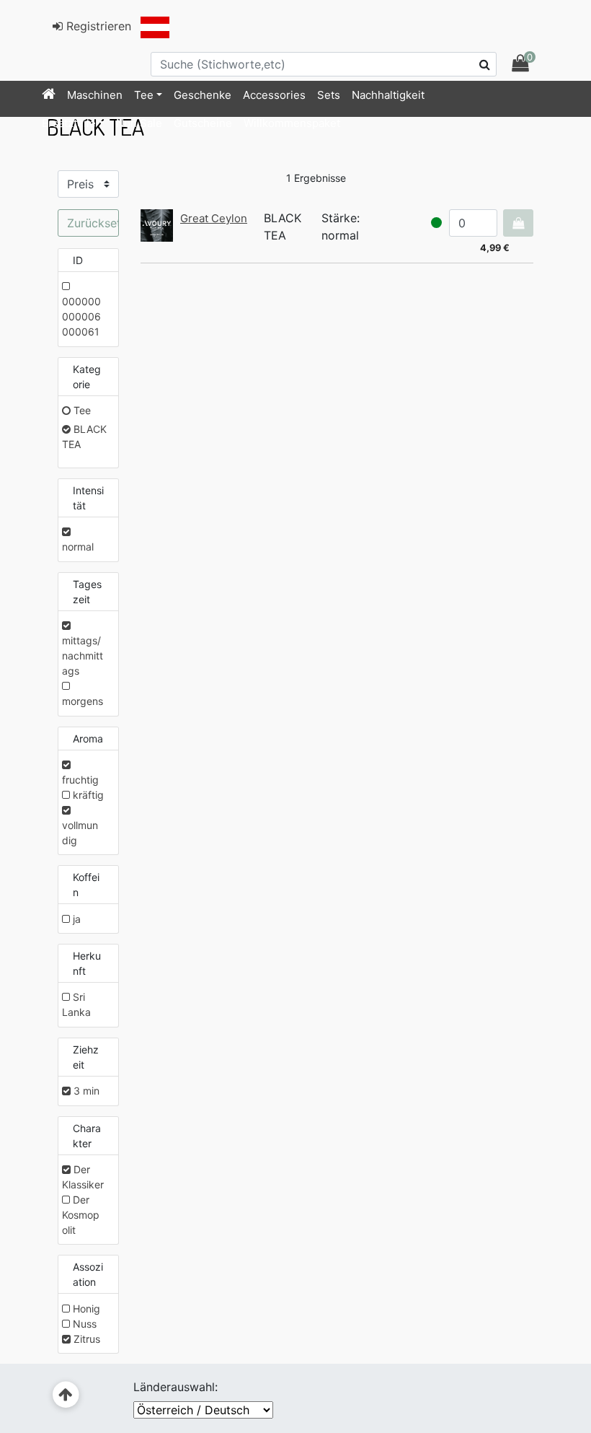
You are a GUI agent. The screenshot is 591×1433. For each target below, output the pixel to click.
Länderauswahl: (175, 1387)
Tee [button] (144, 95)
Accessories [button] (274, 95)
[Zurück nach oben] (65, 1395)
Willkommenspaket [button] (292, 123)
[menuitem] (48, 95)
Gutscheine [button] (203, 123)
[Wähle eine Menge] (518, 223)
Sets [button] (328, 95)
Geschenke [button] (202, 95)
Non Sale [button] (139, 123)
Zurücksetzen (93, 223)
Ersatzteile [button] (69, 123)
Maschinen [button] (95, 95)
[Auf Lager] (436, 222)
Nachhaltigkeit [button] (388, 95)
